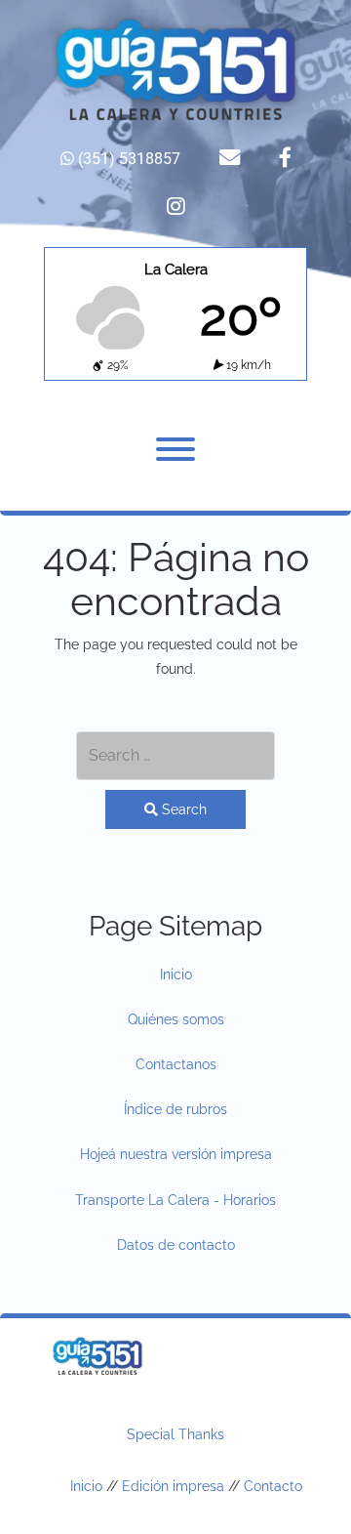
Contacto (273, 1486)
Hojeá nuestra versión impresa (176, 1154)
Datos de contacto (176, 1245)
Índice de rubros (175, 1109)
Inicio (176, 974)
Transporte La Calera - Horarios (175, 1200)
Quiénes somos (176, 1019)
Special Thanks (175, 1434)
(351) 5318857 (127, 158)
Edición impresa (173, 1486)
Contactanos (176, 1064)
